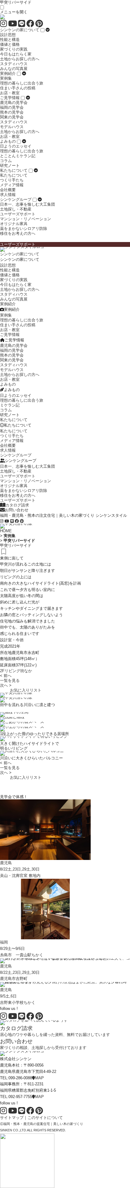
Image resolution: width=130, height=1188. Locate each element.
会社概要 (8, 189)
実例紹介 (8, 73)
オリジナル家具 (14, 223)
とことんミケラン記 (17, 156)
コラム (6, 160)
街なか (26, 671)
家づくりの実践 (14, 49)
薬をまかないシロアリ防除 (23, 228)
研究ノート (10, 165)
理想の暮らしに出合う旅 (21, 83)
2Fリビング (10, 671)
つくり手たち (12, 180)
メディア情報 (12, 185)
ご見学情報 (10, 97)
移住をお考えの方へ (17, 233)
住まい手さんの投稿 (17, 88)
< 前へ (5, 675)
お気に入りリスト (25, 690)
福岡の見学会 (12, 107)
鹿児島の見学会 (14, 102)
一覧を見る (10, 680)
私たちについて (14, 170)
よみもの (8, 141)
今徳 (20, 640)
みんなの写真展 (14, 68)
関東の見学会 (12, 117)
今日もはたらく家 (15, 54)
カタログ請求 (17, 505)
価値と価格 (10, 44)
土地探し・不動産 (15, 209)
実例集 (6, 78)
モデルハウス (12, 126)
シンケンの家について (19, 30)
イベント (12, 782)
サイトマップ (12, 1117)
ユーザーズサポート (17, 214)
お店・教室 (10, 93)
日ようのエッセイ (15, 146)
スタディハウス (14, 63)
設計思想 (8, 34)
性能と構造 (10, 39)
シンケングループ (15, 199)
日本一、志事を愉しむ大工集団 (27, 204)
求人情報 (8, 194)
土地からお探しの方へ (19, 59)
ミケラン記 (10, 405)
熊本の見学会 (12, 112)
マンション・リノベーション (25, 219)
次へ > (5, 685)
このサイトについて (45, 1117)
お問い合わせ (16, 510)
